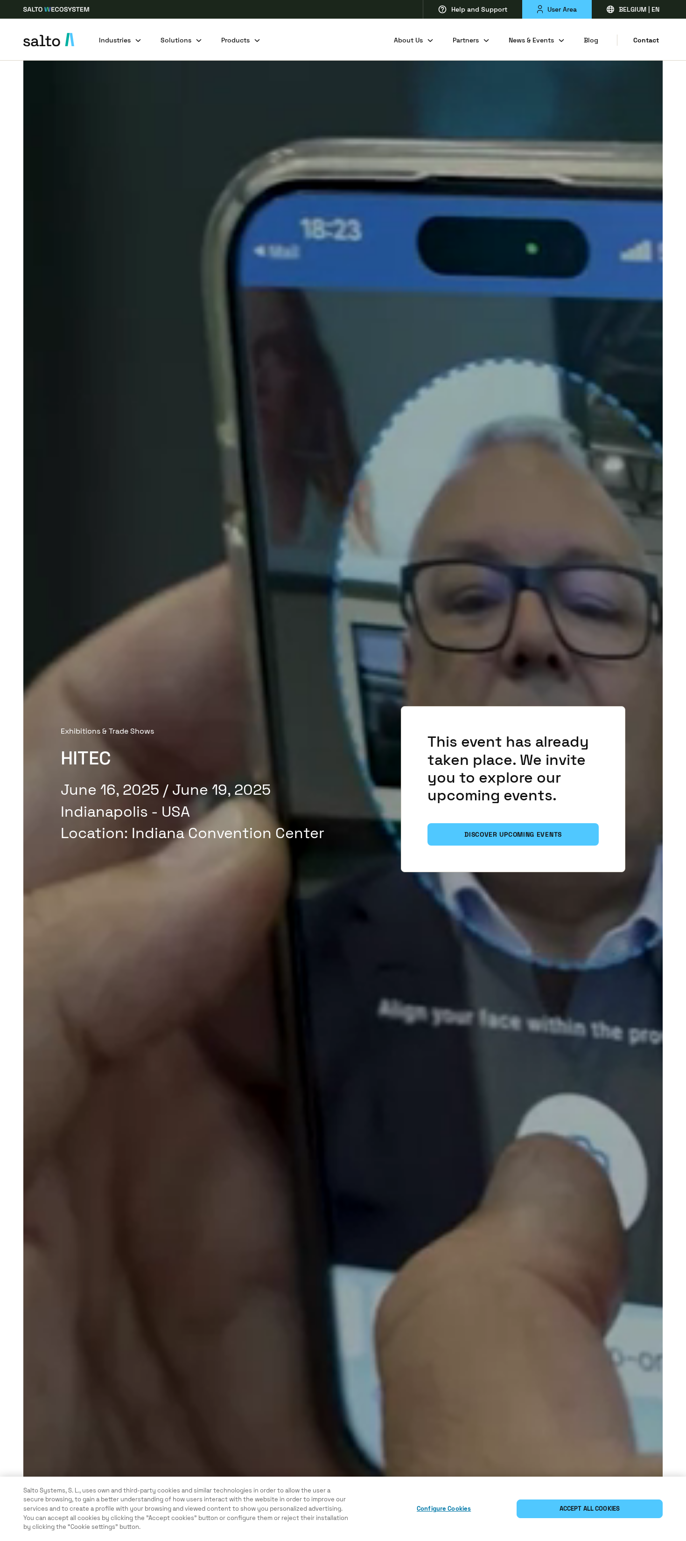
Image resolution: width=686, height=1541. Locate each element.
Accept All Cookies (590, 1509)
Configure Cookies (444, 1509)
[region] (343, 1509)
